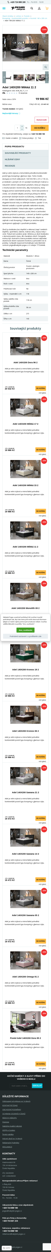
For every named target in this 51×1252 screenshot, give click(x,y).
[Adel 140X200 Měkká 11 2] (25, 47)
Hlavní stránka (7, 16)
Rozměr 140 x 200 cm (38, 18)
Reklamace (7, 1147)
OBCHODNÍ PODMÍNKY (11, 1109)
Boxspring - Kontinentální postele (15, 18)
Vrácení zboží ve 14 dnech (12, 1138)
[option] (7, 77)
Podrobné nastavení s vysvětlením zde (25, 636)
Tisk (39, 138)
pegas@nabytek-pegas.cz (12, 1211)
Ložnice (18, 16)
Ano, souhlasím (25, 630)
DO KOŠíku (39, 128)
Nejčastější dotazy (10, 113)
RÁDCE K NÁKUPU (9, 1118)
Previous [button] (4, 77)
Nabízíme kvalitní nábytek (12, 1126)
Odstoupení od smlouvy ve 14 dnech (16, 1101)
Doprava (5, 1122)
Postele (27, 16)
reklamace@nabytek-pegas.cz (13, 1234)
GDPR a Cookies (8, 1130)
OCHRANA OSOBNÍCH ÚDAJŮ (13, 1114)
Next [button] (47, 77)
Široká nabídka (8, 1134)
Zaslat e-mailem (11, 138)
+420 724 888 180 (18, 2)
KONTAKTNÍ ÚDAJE (10, 1105)
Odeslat (37, 1086)
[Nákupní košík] (47, 8)
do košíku (40, 388)
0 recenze (23, 93)
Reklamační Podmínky (10, 1143)
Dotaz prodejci (28, 138)
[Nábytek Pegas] (18, 8)
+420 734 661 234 (10, 1221)
